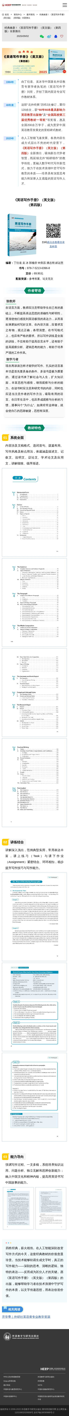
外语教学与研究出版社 (46, 1377)
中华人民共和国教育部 (12, 1377)
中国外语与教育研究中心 (13, 1389)
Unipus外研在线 (10, 1381)
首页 (7, 14)
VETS (40, 1385)
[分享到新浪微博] (49, 36)
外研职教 (41, 1381)
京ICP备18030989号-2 (44, 1412)
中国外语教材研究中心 (46, 1389)
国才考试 (7, 1385)
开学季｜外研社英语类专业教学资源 (26, 1316)
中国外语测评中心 (10, 1396)
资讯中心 (18, 14)
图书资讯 (31, 14)
